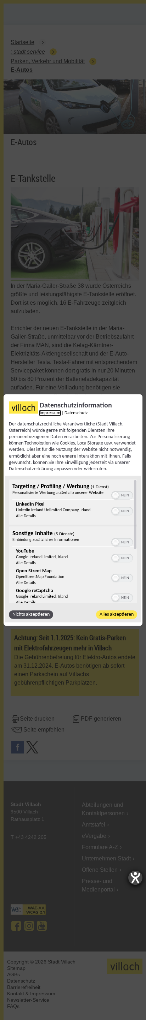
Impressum (50, 413)
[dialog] (73, 510)
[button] (115, 495)
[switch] (122, 494)
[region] (73, 541)
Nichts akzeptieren (31, 614)
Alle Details (26, 516)
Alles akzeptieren (117, 614)
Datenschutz (76, 413)
